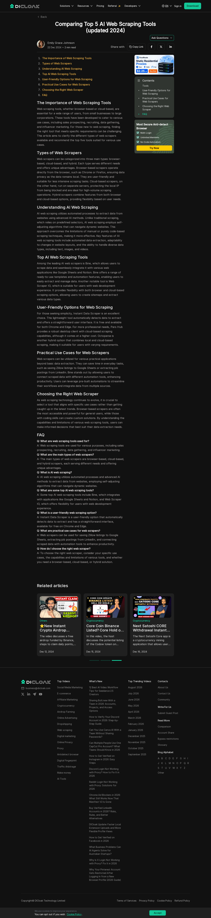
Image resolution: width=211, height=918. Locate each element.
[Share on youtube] (40, 694)
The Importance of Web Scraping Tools (66, 58)
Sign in (177, 6)
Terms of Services (126, 900)
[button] (167, 6)
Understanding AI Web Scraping (62, 68)
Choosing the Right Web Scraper (62, 89)
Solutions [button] (65, 5)
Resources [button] (83, 5)
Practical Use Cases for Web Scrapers (66, 84)
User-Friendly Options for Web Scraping (67, 79)
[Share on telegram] (34, 694)
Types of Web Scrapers (57, 63)
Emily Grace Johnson (61, 43)
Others (43, 620)
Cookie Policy (164, 900)
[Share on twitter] (22, 694)
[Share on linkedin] (28, 694)
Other (161, 772)
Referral (112, 5)
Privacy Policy (146, 900)
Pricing (100, 5)
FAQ (44, 95)
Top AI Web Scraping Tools (59, 74)
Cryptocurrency (95, 620)
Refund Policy (182, 900)
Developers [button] (131, 5)
